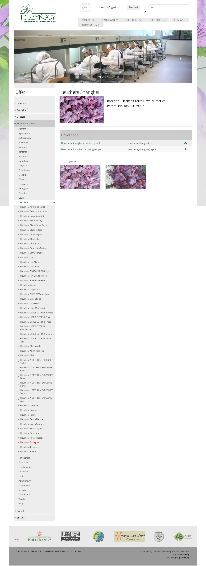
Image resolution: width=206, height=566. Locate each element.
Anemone (23, 142)
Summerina (24, 494)
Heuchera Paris (27, 414)
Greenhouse (134, 20)
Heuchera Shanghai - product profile (81, 143)
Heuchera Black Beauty (31, 220)
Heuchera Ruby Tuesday (31, 437)
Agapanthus (24, 133)
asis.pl (187, 554)
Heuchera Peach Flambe (31, 419)
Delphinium (24, 170)
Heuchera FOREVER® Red (32, 280)
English (113, 7)
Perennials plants (26, 123)
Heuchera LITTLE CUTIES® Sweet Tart (36, 340)
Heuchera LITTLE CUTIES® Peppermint (32, 328)
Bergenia (23, 151)
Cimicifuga (23, 160)
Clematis (21, 103)
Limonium (23, 471)
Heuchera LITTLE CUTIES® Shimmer (37, 333)
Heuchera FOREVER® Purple (33, 275)
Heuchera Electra (28, 257)
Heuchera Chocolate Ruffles (33, 248)
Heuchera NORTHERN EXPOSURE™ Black (37, 369)
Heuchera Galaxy (28, 284)
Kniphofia (23, 462)
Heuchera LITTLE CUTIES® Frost (35, 321)
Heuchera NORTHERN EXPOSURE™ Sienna (37, 392)
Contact (179, 20)
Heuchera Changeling (30, 239)
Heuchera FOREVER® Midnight (35, 271)
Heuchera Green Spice (30, 298)
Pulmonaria (24, 485)
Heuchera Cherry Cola (30, 243)
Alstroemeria (25, 137)
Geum (21, 197)
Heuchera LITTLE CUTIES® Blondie (36, 312)
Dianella (22, 174)
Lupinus (22, 476)
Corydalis (23, 165)
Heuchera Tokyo (28, 451)
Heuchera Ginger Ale (30, 289)
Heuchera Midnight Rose (32, 350)
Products (157, 20)
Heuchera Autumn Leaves (32, 206)
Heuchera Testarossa (30, 447)
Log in (132, 7)
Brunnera (23, 156)
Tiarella (22, 499)
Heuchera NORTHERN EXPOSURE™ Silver (37, 399)
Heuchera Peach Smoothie (33, 423)
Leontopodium (26, 466)
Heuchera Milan (27, 355)
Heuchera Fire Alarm (30, 261)
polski (103, 7)
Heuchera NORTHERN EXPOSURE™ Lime (37, 377)
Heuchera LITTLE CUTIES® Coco (35, 317)
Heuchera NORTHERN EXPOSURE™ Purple (37, 384)
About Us (88, 20)
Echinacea (23, 183)
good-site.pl (184, 557)
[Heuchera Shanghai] (80, 177)
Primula (21, 511)
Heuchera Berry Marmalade (33, 211)
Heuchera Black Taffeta (31, 229)
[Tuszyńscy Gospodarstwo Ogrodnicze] (37, 14)
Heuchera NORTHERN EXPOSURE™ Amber (37, 362)
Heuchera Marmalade (30, 346)
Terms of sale (90, 24)
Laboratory (110, 20)
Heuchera (23, 202)
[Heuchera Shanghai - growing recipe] (185, 149)
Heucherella (24, 457)
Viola (21, 503)
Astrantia (23, 147)
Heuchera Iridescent (29, 303)
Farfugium (23, 188)
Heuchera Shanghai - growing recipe (81, 149)
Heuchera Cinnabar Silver (32, 252)
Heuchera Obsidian (29, 405)
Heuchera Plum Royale (31, 428)
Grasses (21, 116)
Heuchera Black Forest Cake (33, 225)
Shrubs (21, 517)
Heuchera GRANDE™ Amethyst (35, 294)
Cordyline (22, 110)
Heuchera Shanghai (29, 442)
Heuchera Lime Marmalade (33, 308)
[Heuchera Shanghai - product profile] (185, 143)
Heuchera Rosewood (30, 433)
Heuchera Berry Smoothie (32, 216)
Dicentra (23, 179)
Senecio (22, 490)
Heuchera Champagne (31, 234)
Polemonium (25, 480)
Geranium (23, 193)
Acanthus (23, 128)
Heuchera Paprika (28, 410)
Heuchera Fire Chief (29, 266)
